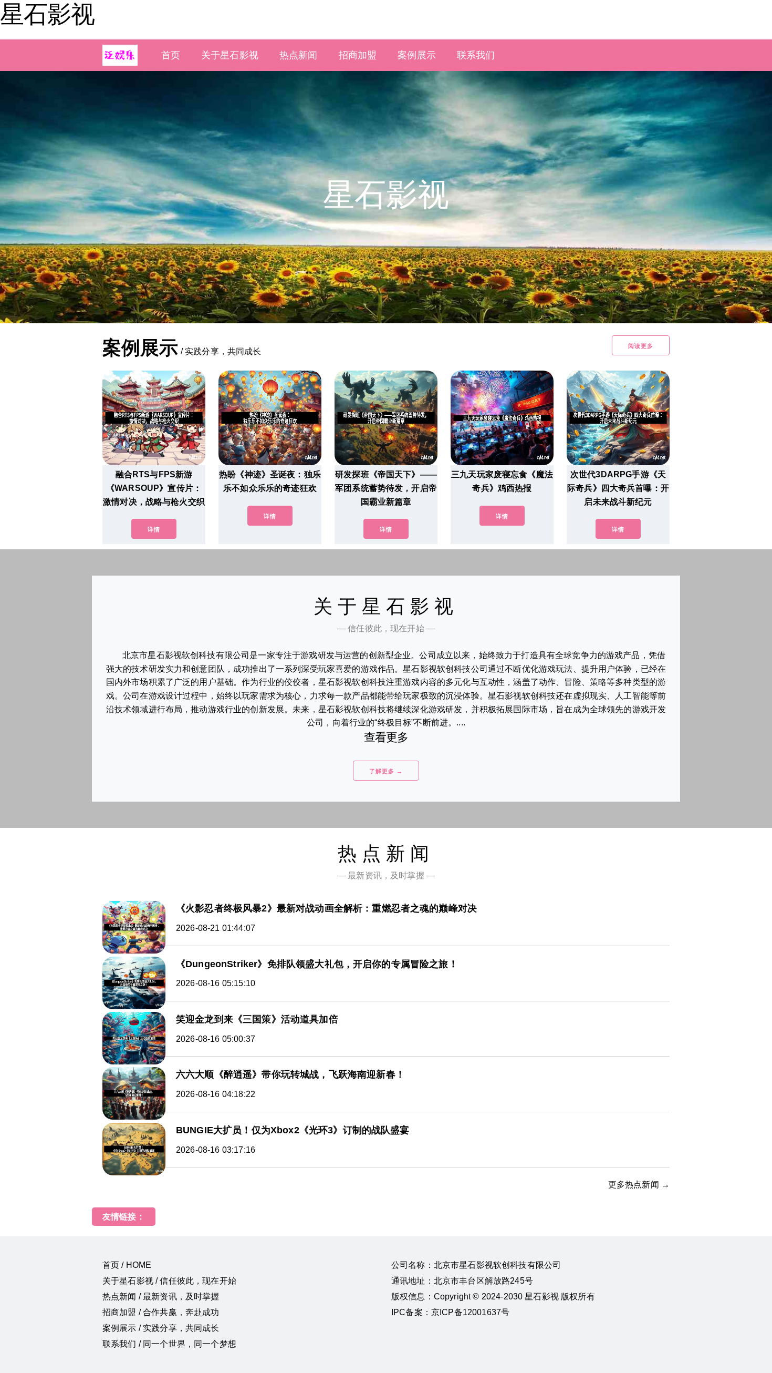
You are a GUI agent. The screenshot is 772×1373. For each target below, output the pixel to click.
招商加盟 (358, 55)
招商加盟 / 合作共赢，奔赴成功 (161, 1312)
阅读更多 (640, 346)
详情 (154, 529)
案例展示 (417, 55)
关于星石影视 (229, 55)
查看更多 (386, 737)
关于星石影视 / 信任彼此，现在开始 (169, 1280)
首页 (170, 55)
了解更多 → (386, 771)
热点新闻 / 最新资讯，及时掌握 (161, 1296)
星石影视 (47, 14)
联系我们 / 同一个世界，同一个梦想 (169, 1343)
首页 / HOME (126, 1265)
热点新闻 (298, 55)
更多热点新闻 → (639, 1184)
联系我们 (476, 55)
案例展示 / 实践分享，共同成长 (161, 1328)
